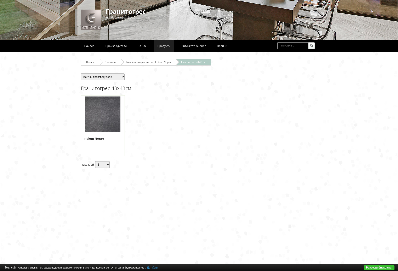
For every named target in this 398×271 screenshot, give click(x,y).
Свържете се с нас (194, 46)
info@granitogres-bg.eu (120, 17)
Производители (116, 46)
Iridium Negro (94, 138)
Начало (89, 46)
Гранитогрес (126, 11)
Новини (222, 46)
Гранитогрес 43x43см (193, 61)
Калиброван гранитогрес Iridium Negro (148, 61)
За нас (142, 46)
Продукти (164, 46)
